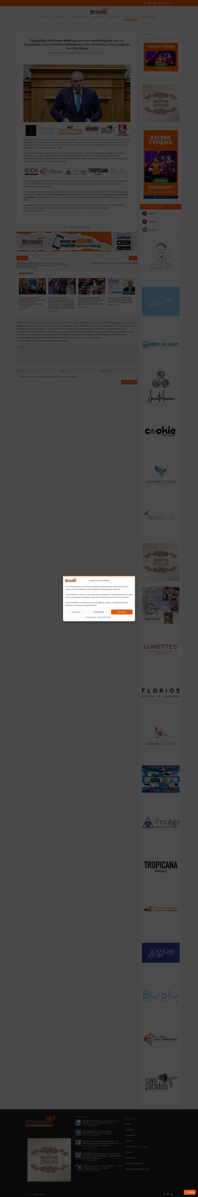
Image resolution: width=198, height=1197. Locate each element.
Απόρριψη (99, 612)
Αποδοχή (121, 612)
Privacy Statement (104, 617)
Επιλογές (76, 612)
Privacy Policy (91, 617)
